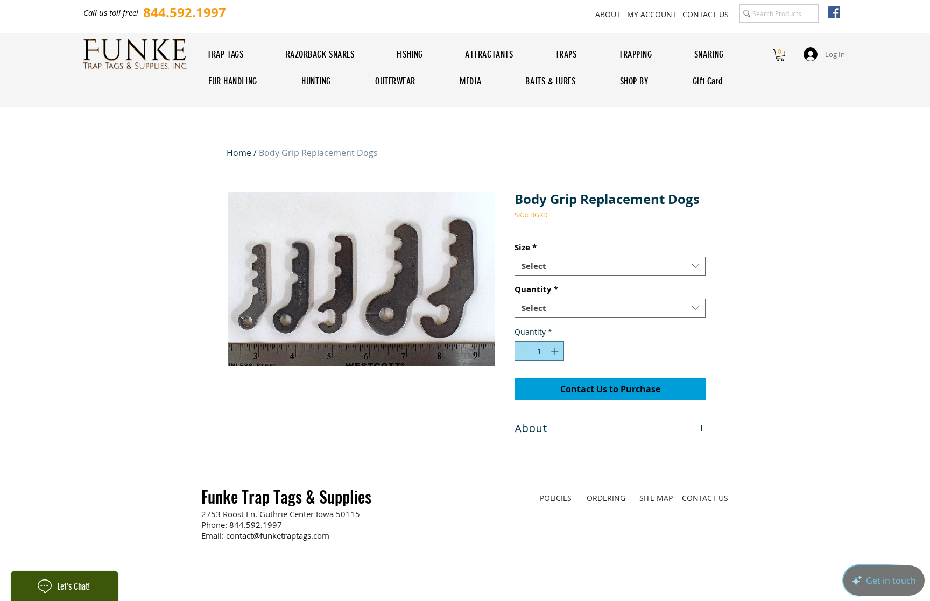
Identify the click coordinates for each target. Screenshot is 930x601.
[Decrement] (523, 351)
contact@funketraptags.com (277, 535)
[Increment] (555, 351)
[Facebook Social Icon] (834, 12)
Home (239, 153)
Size (526, 247)
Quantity (536, 289)
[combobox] (610, 266)
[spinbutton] (539, 351)
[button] (780, 55)
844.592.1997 (255, 524)
